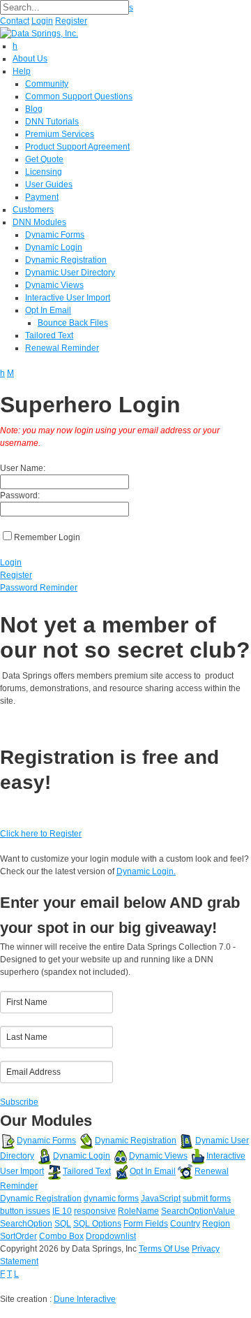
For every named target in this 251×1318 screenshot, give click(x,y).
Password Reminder (38, 588)
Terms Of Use (164, 1249)
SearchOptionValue (198, 1211)
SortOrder (18, 1236)
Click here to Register (41, 834)
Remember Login (47, 537)
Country (185, 1224)
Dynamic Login (81, 1156)
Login (42, 21)
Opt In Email (153, 1171)
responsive (95, 1211)
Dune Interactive (85, 1299)
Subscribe (19, 1102)
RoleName (138, 1211)
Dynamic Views (158, 1156)
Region (216, 1224)
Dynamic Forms (46, 1140)
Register (71, 21)
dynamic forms (111, 1198)
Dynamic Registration (135, 1140)
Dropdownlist (111, 1236)
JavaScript (161, 1198)
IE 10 (62, 1211)
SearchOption (26, 1224)
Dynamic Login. (146, 871)
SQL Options (97, 1224)
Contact (14, 21)
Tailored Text (87, 1171)
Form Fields (145, 1224)
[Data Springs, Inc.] (39, 33)
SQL (62, 1224)
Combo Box (61, 1236)
